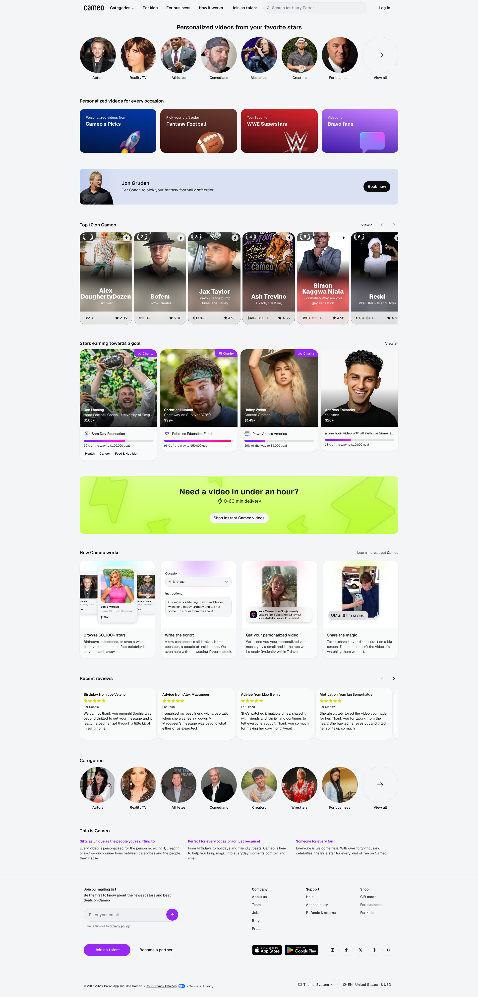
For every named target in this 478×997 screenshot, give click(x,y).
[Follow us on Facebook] (374, 950)
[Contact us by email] (388, 950)
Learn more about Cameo (377, 552)
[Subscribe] (172, 915)
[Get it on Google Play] (301, 950)
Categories (120, 7)
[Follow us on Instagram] (333, 950)
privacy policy (120, 926)
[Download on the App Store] (267, 950)
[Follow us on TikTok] (347, 950)
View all (367, 225)
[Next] (393, 224)
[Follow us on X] (360, 950)
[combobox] (318, 8)
